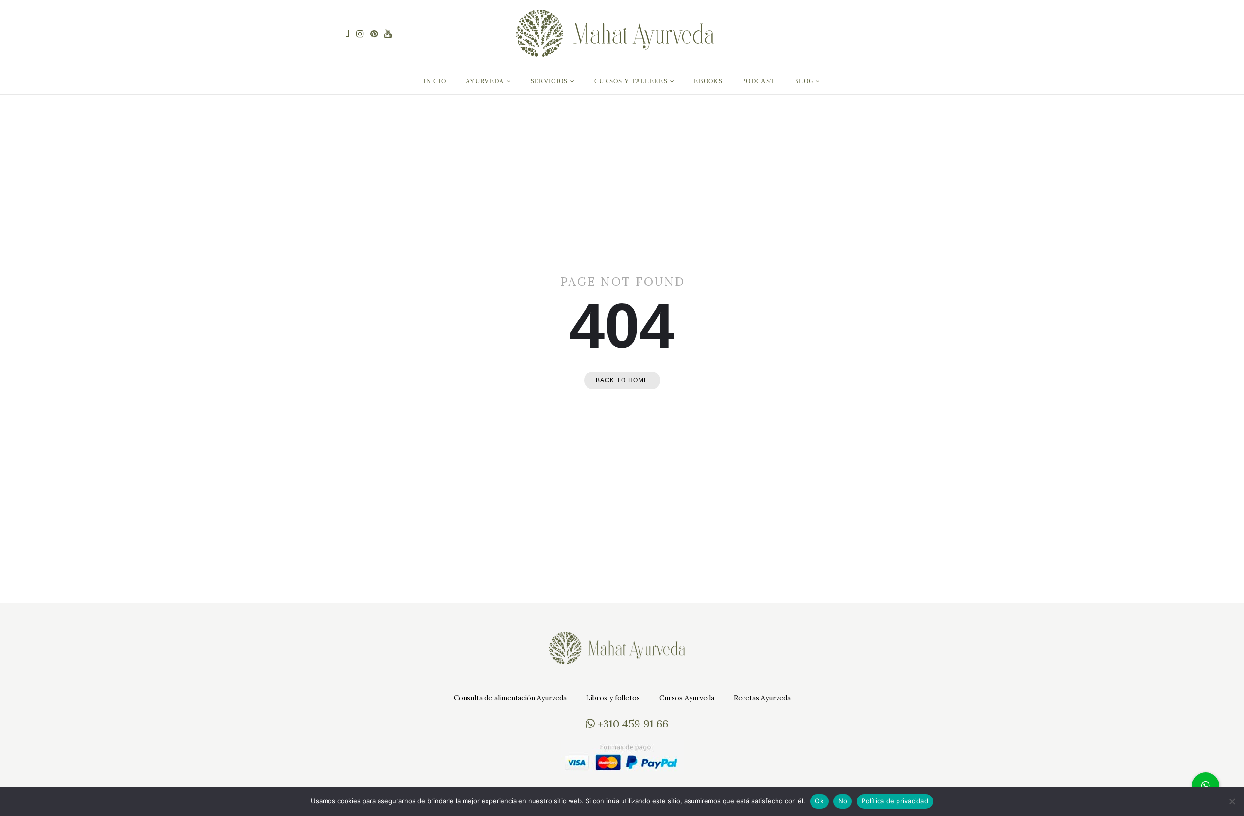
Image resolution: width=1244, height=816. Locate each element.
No (842, 801)
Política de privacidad (895, 801)
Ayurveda (485, 81)
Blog (803, 81)
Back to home (622, 380)
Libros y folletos (613, 697)
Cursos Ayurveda (686, 697)
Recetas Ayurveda (762, 697)
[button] (1205, 785)
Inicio (434, 81)
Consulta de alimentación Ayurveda (510, 697)
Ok (819, 801)
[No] (1232, 801)
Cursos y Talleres (631, 81)
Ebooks (708, 81)
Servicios (549, 81)
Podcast (758, 81)
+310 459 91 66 (631, 723)
